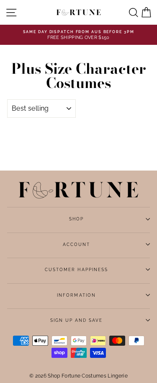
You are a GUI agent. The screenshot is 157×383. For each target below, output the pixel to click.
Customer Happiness (76, 269)
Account (76, 244)
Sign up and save (76, 320)
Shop (76, 218)
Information (76, 295)
